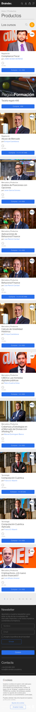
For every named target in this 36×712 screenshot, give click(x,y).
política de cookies (9, 700)
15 (26, 599)
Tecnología (5, 475)
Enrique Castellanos (11, 141)
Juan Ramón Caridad (12, 239)
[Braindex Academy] (7, 4)
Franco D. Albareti (10, 480)
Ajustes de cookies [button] (18, 703)
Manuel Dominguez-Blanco (14, 434)
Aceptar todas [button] (18, 707)
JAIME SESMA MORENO (13, 59)
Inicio (4, 11)
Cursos (18, 652)
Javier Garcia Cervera (12, 190)
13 (19, 599)
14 (23, 599)
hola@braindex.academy (12, 669)
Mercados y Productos (10, 182)
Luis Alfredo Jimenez (12, 578)
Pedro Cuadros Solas (12, 383)
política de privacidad (21, 637)
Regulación (6, 53)
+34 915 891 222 (8, 667)
